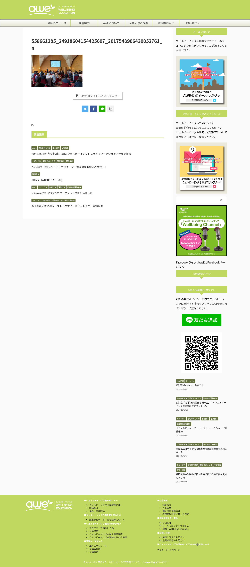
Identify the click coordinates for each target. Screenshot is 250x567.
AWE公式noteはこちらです (190, 385)
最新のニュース (56, 23)
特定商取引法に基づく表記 (175, 514)
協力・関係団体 (97, 511)
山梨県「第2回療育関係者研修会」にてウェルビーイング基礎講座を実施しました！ (201, 404)
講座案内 (84, 23)
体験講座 (93, 531)
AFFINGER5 (160, 562)
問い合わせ (193, 23)
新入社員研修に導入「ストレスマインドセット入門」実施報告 (67, 206)
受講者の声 (94, 548)
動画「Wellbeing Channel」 (176, 528)
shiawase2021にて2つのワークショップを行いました (62, 193)
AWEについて (111, 23)
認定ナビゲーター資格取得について (107, 519)
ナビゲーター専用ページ (168, 549)
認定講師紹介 (166, 23)
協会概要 (166, 505)
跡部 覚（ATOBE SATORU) (46, 180)
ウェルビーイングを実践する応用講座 (108, 537)
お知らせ (166, 522)
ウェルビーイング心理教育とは (104, 505)
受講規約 (93, 552)
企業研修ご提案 (138, 23)
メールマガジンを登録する (175, 525)
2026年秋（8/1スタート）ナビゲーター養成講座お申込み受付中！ (69, 167)
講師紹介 (93, 508)
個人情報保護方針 (171, 511)
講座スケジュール (98, 545)
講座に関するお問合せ (173, 537)
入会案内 (166, 508)
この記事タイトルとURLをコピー (99, 96)
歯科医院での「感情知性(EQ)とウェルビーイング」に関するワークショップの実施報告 (81, 153)
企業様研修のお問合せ (173, 540)
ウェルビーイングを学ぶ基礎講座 (105, 534)
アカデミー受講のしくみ (101, 528)
